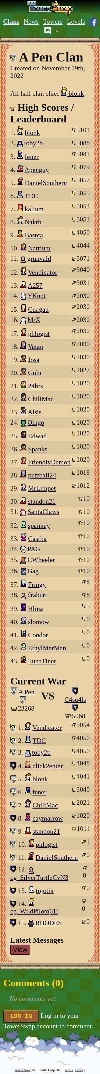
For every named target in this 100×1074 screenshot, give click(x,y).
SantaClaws (43, 511)
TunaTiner (42, 661)
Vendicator (42, 272)
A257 (35, 285)
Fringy (37, 584)
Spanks (37, 449)
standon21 (42, 501)
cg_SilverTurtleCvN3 (39, 877)
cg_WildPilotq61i (34, 911)
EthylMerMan (47, 648)
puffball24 (42, 475)
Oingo (36, 422)
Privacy (80, 1070)
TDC (31, 195)
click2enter (47, 766)
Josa (33, 359)
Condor (38, 635)
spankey (39, 525)
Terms (69, 1070)
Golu (34, 372)
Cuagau (38, 309)
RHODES (48, 923)
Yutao (35, 346)
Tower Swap (23, 1070)
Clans (11, 21)
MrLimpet (42, 488)
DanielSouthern (46, 182)
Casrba (37, 538)
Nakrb (33, 222)
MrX (34, 319)
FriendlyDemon (49, 462)
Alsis (34, 412)
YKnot (37, 295)
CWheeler (41, 559)
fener (32, 156)
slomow (38, 621)
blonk (75, 93)
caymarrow (47, 818)
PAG (34, 549)
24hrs (35, 386)
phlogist (39, 333)
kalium (34, 209)
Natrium (39, 248)
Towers (52, 21)
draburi (37, 594)
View (20, 949)
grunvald (39, 258)
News (31, 21)
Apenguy (36, 169)
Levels (76, 21)
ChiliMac (41, 399)
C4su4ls (75, 699)
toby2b (33, 143)
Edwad (37, 436)
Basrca (34, 235)
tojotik (45, 890)
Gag (33, 571)
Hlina (35, 608)
